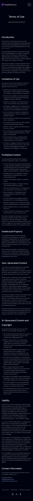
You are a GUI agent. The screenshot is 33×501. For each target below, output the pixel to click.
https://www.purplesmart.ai (9, 481)
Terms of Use (5, 490)
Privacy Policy (13, 490)
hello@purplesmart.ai (8, 479)
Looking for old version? (25, 490)
